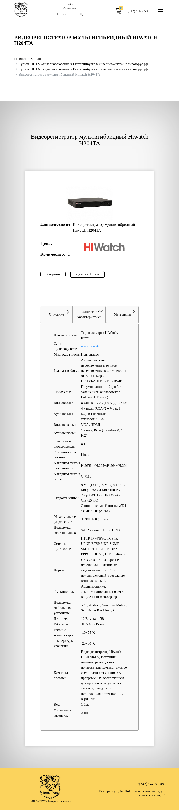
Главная (20, 59)
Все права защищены (59, 801)
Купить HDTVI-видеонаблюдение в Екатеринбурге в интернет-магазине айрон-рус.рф (83, 64)
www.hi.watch (91, 346)
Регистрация (69, 8)
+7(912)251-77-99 (137, 11)
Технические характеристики (89, 314)
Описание (56, 314)
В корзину (53, 274)
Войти (70, 4)
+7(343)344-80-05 (149, 784)
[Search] (81, 14)
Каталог (36, 59)
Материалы (122, 314)
